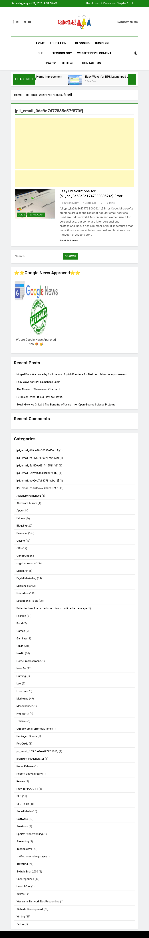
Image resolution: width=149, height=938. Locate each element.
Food (20, 623)
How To (50, 63)
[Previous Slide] (129, 3)
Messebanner (25, 706)
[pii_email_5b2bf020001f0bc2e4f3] (37, 473)
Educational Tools (27, 600)
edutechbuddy (70, 202)
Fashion (21, 615)
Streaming (23, 841)
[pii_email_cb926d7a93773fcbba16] (38, 480)
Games (21, 631)
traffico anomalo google (31, 856)
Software (22, 819)
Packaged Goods (27, 736)
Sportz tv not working (30, 834)
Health (20, 653)
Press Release (25, 766)
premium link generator (30, 758)
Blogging (82, 43)
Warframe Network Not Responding (38, 901)
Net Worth (23, 713)
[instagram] (17, 22)
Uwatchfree (24, 886)
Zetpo (20, 924)
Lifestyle (22, 691)
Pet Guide (22, 743)
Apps (20, 510)
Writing (21, 916)
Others (67, 63)
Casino (21, 540)
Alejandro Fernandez (29, 495)
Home (40, 43)
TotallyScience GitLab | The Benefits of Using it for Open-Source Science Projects (66, 404)
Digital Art (22, 570)
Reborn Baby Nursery (29, 773)
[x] (21, 22)
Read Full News (69, 240)
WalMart (22, 894)
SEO (40, 53)
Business (102, 43)
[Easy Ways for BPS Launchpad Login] (67, 81)
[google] (24, 22)
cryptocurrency (26, 563)
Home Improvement (29, 661)
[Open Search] (130, 53)
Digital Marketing (26, 578)
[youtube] (29, 22)
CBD (19, 548)
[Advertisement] (74, 143)
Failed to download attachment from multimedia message (52, 608)
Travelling (22, 864)
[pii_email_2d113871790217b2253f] (38, 458)
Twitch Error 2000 (27, 871)
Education (58, 43)
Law (19, 683)
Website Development (94, 53)
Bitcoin (21, 518)
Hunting (21, 676)
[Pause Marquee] (132, 79)
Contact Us (91, 63)
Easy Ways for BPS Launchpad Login (102, 76)
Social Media (24, 811)
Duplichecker (24, 586)
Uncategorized (25, 879)
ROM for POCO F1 (27, 788)
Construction (25, 555)
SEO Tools (23, 804)
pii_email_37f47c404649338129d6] (37, 751)
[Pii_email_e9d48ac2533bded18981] (38, 488)
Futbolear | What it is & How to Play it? (105, 3)
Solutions (22, 826)
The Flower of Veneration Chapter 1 (38, 389)
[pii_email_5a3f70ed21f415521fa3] (37, 465)
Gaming (21, 638)
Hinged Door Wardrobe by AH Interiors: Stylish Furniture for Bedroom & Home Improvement (72, 374)
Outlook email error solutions (34, 728)
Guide (21, 214)
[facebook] (13, 22)
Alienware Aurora (27, 503)
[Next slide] (135, 3)
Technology (62, 53)
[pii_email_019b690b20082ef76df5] (38, 450)
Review (21, 781)
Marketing (22, 698)
